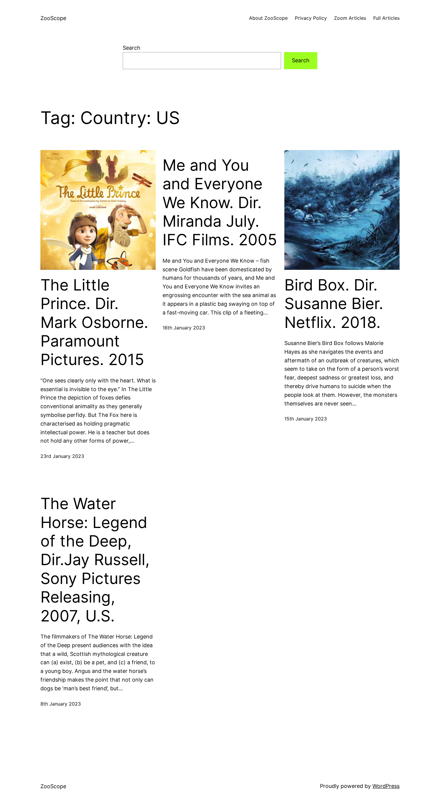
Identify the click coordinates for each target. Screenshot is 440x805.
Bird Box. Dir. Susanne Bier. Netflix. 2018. (333, 304)
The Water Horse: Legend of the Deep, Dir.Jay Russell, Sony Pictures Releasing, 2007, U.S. (95, 559)
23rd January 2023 (62, 456)
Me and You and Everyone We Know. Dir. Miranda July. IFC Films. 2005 (220, 202)
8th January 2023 (60, 704)
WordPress (386, 786)
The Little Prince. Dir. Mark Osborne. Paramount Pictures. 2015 (94, 322)
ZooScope (53, 18)
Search (131, 48)
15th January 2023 (305, 419)
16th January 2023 (184, 328)
